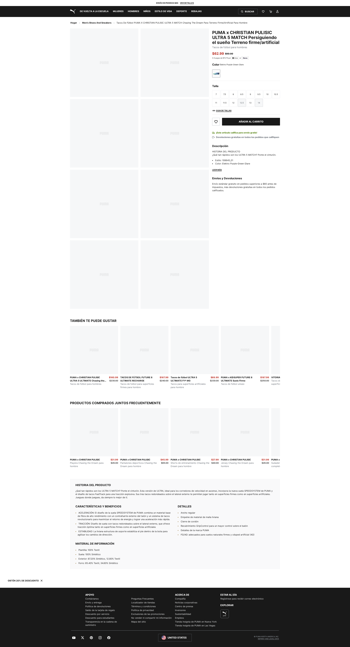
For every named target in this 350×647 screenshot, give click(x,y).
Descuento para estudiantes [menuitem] (99, 617)
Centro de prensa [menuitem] (184, 606)
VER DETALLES (187, 3)
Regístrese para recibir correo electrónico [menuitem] (242, 598)
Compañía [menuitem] (180, 598)
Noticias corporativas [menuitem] (186, 602)
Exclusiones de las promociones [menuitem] (147, 614)
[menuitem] (94, 11)
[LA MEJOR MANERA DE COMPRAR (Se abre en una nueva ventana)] (224, 614)
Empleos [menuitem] (179, 617)
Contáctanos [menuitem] (92, 598)
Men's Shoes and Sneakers (96, 22)
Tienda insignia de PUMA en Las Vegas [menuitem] (195, 625)
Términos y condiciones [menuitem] (143, 606)
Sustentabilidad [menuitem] (183, 614)
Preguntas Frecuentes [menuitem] (142, 598)
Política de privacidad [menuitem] (142, 610)
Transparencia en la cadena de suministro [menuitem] (101, 623)
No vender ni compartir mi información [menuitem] (151, 617)
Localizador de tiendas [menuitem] (143, 602)
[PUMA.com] (72, 11)
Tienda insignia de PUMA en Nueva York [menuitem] (196, 621)
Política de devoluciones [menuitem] (98, 606)
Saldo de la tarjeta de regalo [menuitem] (100, 610)
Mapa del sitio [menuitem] (138, 621)
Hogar (73, 22)
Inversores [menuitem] (180, 610)
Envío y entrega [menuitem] (93, 602)
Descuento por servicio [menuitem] (97, 614)
